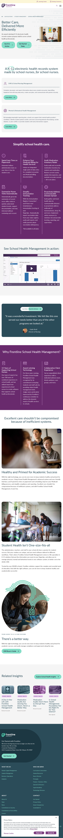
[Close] (56, 817)
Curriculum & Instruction (40, 770)
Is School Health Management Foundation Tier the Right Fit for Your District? (55, 706)
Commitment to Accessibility (9, 810)
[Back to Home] (2, 16)
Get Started (7, 756)
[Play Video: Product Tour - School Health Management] (31, 268)
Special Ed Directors (38, 784)
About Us (4, 799)
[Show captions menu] (48, 284)
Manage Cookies (9, 833)
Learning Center (43, 1)
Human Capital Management (9, 770)
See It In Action (7, 45)
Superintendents (37, 787)
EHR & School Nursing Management (20, 83)
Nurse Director (37, 776)
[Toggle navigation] (60, 5)
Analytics (4, 779)
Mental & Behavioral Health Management (22, 111)
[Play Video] (5, 284)
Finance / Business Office (40, 782)
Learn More (9, 97)
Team (3, 802)
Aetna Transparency (38, 805)
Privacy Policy (37, 802)
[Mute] (51, 284)
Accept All (51, 833)
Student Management (20, 16)
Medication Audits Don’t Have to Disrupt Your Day (40, 703)
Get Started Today (23, 45)
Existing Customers (56, 1)
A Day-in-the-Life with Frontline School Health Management (7, 704)
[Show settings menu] (54, 284)
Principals (35, 779)
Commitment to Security (8, 808)
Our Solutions (9, 16)
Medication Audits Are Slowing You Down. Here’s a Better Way (23, 704)
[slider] (28, 284)
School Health (6, 696)
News (3, 805)
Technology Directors (39, 790)
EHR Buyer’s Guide (10, 651)
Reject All (39, 833)
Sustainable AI (37, 808)
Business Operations (7, 776)
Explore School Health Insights (46, 677)
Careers (4, 813)
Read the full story (33, 309)
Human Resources (38, 773)
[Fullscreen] (58, 284)
